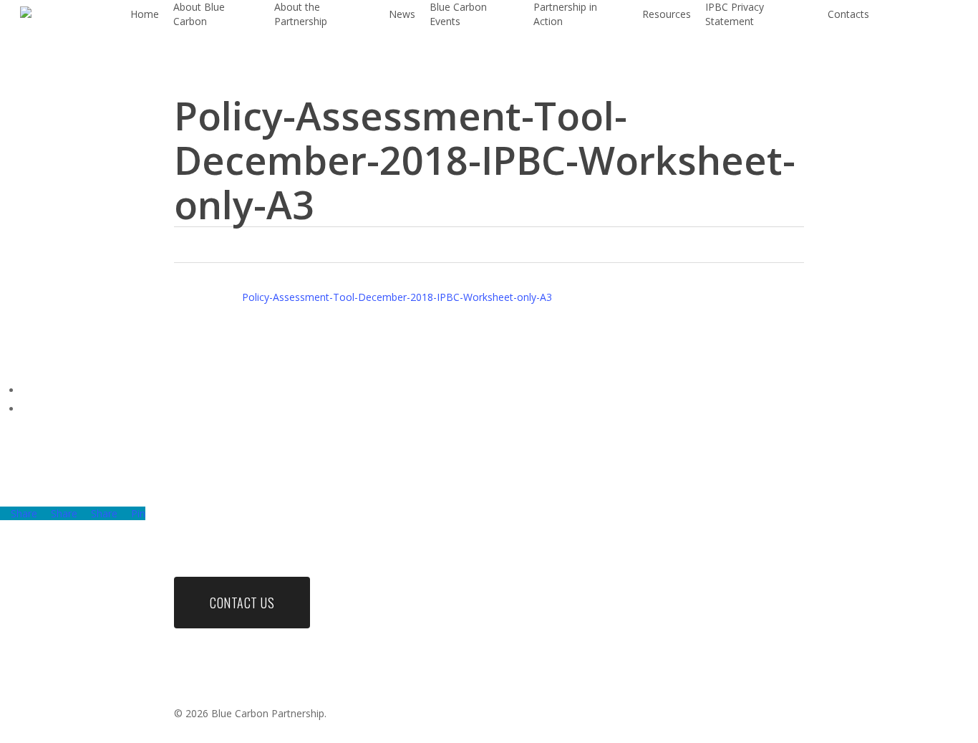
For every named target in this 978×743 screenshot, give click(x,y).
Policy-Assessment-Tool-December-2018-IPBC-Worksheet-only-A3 (397, 297)
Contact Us (242, 602)
